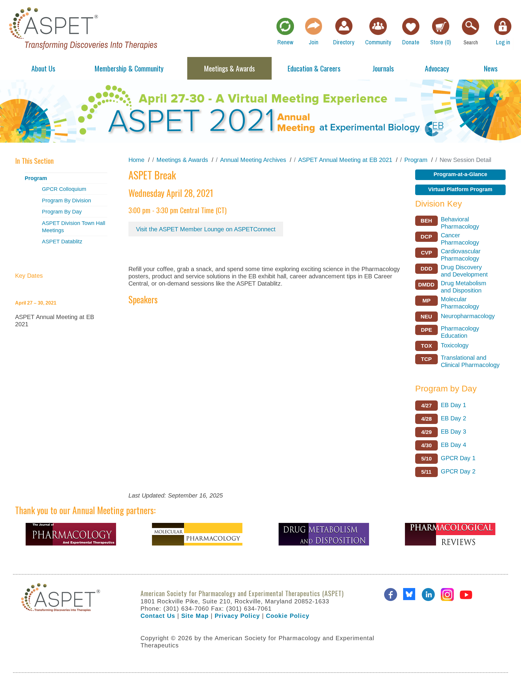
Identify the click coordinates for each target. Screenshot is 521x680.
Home (136, 160)
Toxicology (455, 345)
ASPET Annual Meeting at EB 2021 (345, 160)
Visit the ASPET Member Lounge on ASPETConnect (206, 229)
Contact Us (158, 615)
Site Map (195, 615)
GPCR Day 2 (458, 471)
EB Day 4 (453, 444)
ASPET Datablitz (62, 242)
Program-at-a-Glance (460, 174)
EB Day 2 (453, 418)
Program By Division (66, 201)
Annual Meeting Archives (253, 160)
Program (36, 178)
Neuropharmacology (468, 316)
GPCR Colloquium (64, 189)
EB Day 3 (453, 431)
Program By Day (62, 212)
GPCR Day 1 (458, 458)
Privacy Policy (237, 615)
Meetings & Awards (182, 160)
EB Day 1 (453, 405)
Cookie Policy (287, 615)
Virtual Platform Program (460, 189)
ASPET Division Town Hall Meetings (73, 226)
